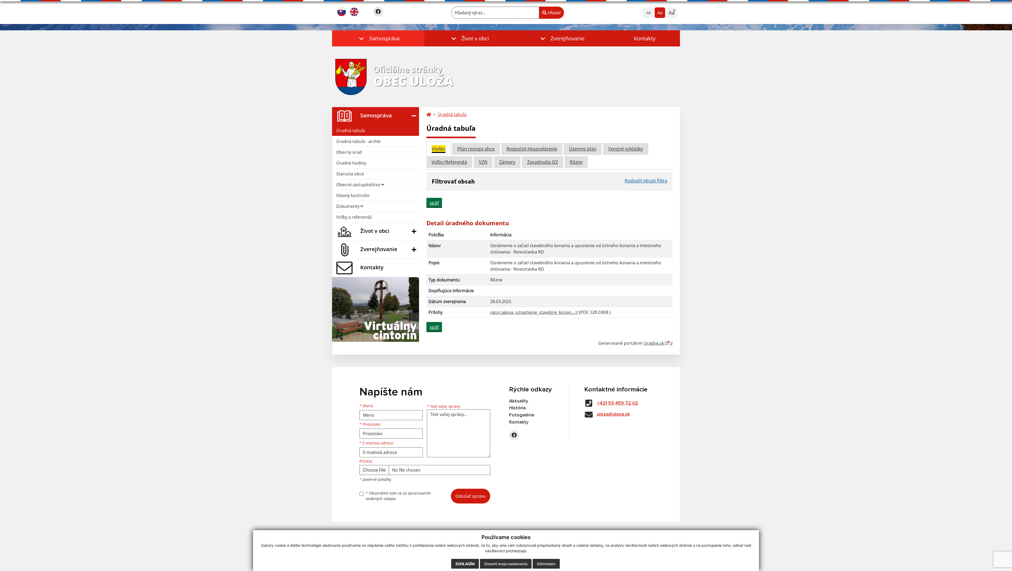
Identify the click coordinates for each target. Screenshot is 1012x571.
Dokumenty (348, 206)
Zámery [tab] (507, 162)
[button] (378, 38)
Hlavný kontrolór (353, 195)
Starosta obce (350, 174)
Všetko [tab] (438, 149)
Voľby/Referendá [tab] (449, 162)
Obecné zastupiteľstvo (358, 185)
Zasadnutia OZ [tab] (542, 162)
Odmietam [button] (546, 564)
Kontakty (644, 38)
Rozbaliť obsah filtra (646, 180)
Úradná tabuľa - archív (358, 141)
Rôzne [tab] (576, 162)
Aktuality (518, 401)
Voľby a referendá (354, 217)
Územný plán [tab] (582, 149)
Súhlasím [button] (465, 564)
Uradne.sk (654, 343)
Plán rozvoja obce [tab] (476, 149)
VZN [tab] (483, 162)
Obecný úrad (349, 152)
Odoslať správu (470, 496)
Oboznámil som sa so (398, 496)
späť (434, 203)
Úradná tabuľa (350, 130)
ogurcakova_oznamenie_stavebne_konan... (532, 312)
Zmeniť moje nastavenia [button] (505, 564)
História (517, 408)
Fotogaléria (521, 415)
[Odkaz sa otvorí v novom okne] (378, 12)
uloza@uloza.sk (613, 414)
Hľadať (554, 13)
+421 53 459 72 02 (617, 403)
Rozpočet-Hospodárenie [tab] (532, 149)
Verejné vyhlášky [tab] (625, 149)
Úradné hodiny (351, 163)
